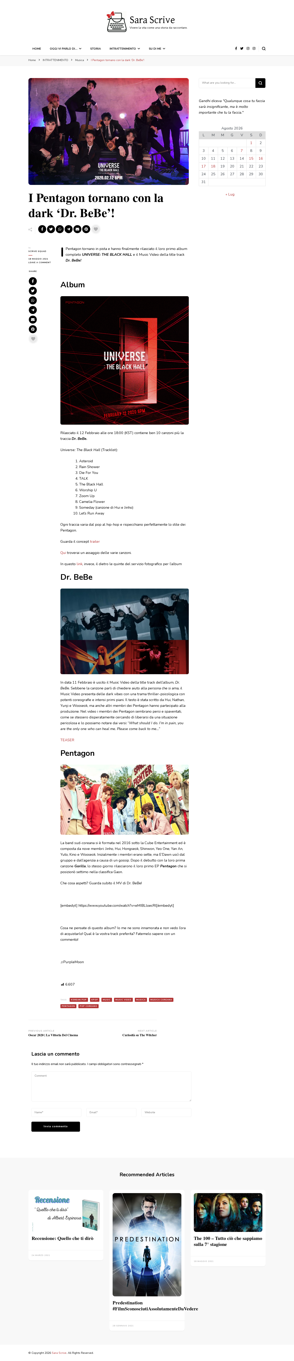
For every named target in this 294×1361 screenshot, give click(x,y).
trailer (95, 541)
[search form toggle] (264, 48)
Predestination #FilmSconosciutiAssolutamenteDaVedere (155, 1305)
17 (203, 166)
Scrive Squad (37, 251)
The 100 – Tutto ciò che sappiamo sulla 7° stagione (228, 1241)
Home (36, 49)
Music (107, 999)
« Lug (230, 194)
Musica (141, 999)
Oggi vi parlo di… (63, 49)
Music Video (123, 999)
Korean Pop (79, 999)
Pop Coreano (88, 1006)
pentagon (68, 1006)
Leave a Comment (41, 262)
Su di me (155, 49)
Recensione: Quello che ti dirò (62, 1238)
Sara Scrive (152, 20)
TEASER (67, 740)
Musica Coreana (161, 999)
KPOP (94, 999)
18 (213, 166)
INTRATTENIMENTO (123, 49)
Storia (95, 49)
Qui (63, 552)
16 (261, 158)
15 (251, 158)
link (79, 564)
